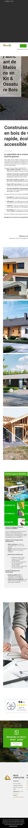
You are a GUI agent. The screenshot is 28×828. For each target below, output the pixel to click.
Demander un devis (15, 737)
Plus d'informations (15, 825)
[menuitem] (24, 46)
